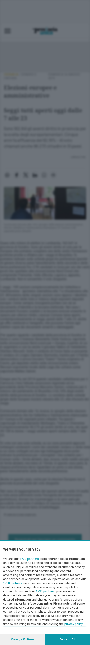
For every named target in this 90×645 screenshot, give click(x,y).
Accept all (67, 639)
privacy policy (73, 624)
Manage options (22, 639)
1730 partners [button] (29, 559)
